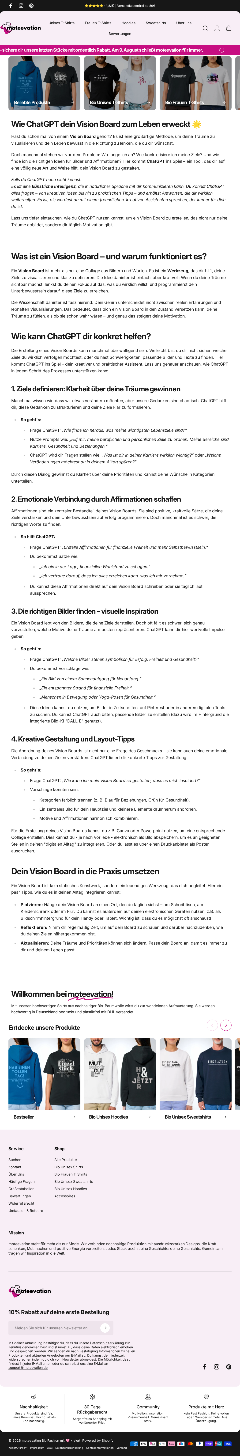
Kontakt (14, 1167)
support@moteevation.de (28, 1367)
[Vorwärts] (220, 83)
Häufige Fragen (21, 1181)
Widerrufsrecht (21, 1203)
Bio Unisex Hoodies (70, 1189)
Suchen (14, 1159)
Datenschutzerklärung (107, 1343)
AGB (49, 1447)
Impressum (37, 1447)
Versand (121, 1447)
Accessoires (64, 1196)
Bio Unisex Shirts (68, 1167)
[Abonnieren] (105, 1328)
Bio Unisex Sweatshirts (73, 1181)
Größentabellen (21, 1189)
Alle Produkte (65, 1159)
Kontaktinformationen (100, 1447)
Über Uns (16, 1174)
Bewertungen (19, 1196)
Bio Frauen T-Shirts (70, 1174)
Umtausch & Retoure (25, 1210)
